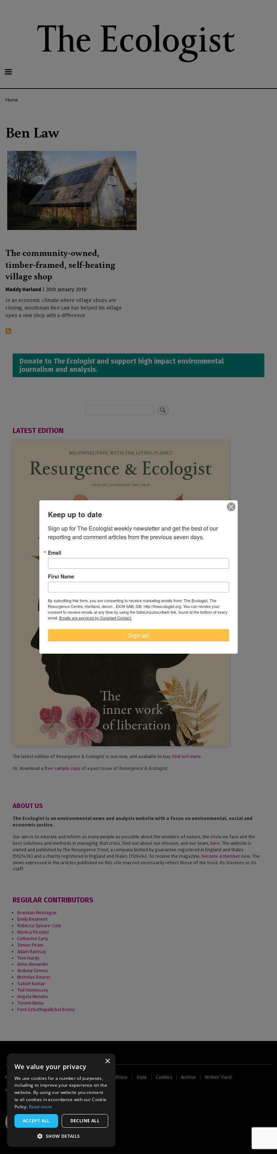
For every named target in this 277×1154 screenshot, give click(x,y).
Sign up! (138, 635)
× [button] (107, 1061)
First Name (61, 576)
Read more (40, 1107)
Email (54, 552)
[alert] (61, 1100)
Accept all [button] (36, 1121)
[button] (61, 1136)
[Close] (231, 506)
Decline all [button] (85, 1121)
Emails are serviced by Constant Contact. (95, 618)
